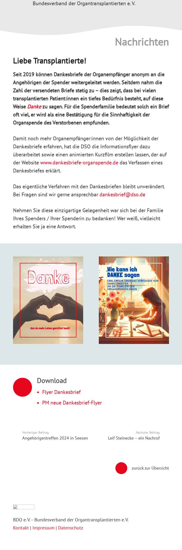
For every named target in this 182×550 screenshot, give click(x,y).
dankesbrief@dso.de (122, 194)
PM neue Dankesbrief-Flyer (72, 402)
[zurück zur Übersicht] (123, 468)
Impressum (43, 528)
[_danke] (48, 304)
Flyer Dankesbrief (61, 392)
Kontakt (21, 528)
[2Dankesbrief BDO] (134, 304)
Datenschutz (70, 528)
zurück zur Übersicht (150, 468)
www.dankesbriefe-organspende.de (79, 162)
